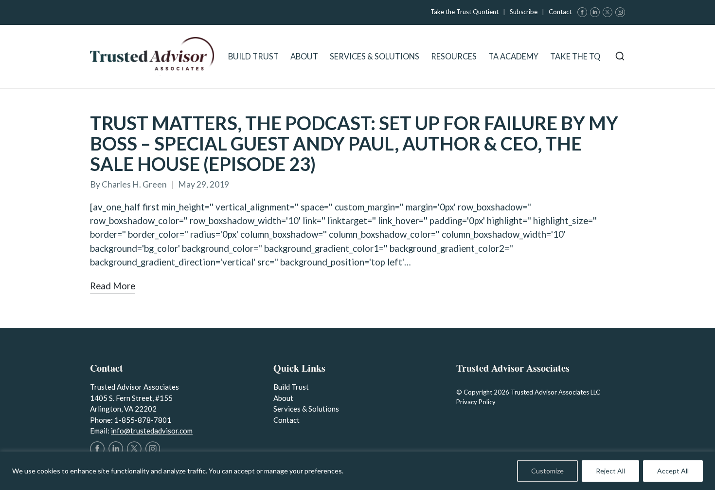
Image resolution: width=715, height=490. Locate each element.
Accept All (673, 471)
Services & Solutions (306, 408)
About (283, 398)
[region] (357, 471)
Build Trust (291, 386)
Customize (547, 471)
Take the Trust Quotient (464, 12)
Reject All (610, 471)
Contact (560, 12)
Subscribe (523, 12)
